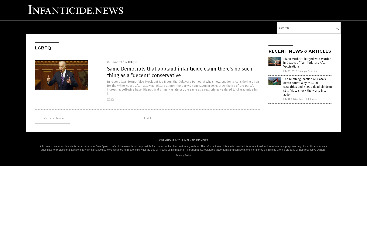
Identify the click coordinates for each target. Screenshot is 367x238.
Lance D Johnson (308, 99)
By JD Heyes (131, 62)
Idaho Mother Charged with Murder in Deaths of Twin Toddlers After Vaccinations (307, 62)
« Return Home (52, 118)
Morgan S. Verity (308, 71)
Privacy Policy (183, 155)
